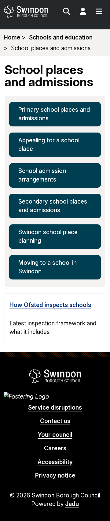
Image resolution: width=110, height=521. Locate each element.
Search (66, 12)
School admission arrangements (42, 175)
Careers (55, 448)
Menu (99, 12)
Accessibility (55, 462)
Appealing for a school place (48, 145)
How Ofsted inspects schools (50, 305)
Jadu (72, 504)
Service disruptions (55, 407)
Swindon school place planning (48, 237)
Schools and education (61, 37)
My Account (82, 12)
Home (12, 37)
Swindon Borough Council (55, 376)
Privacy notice (55, 475)
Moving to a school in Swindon (47, 267)
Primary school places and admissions (54, 114)
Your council (55, 434)
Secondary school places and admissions (52, 206)
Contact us (55, 421)
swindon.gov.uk (29, 11)
